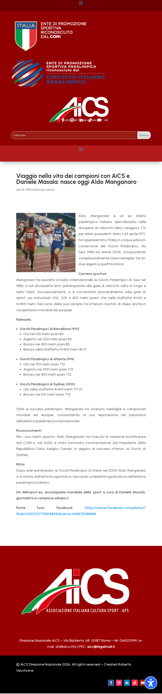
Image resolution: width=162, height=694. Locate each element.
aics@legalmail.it (101, 646)
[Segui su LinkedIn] (81, 120)
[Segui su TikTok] (90, 120)
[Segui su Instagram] (72, 120)
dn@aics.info (66, 646)
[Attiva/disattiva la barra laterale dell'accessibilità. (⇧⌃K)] (150, 682)
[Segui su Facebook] (63, 120)
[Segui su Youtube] (99, 120)
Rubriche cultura (43, 189)
